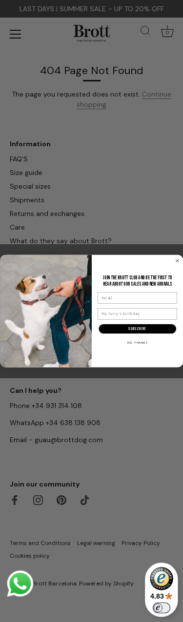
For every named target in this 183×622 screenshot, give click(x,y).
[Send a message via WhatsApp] (20, 583)
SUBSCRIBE (137, 328)
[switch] (161, 608)
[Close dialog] (177, 260)
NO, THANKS (137, 343)
